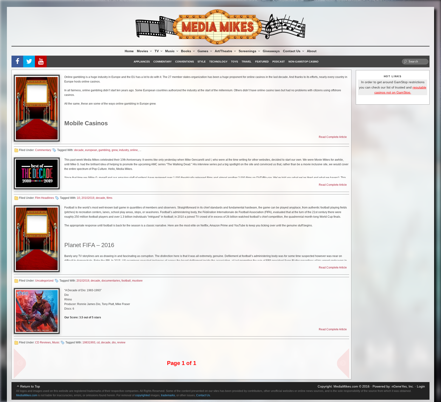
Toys (234, 61)
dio (114, 342)
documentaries (111, 280)
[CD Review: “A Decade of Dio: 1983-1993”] (37, 311)
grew (115, 150)
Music (170, 51)
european (91, 150)
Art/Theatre (223, 51)
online (134, 150)
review (121, 342)
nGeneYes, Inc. (403, 386)
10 (78, 198)
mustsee (137, 280)
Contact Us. (203, 395)
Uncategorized (44, 280)
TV (157, 51)
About (312, 51)
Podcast (278, 61)
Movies (142, 51)
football (126, 280)
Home (129, 51)
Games (203, 51)
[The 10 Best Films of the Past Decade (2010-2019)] (37, 173)
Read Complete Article (333, 137)
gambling (104, 150)
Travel (247, 61)
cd (98, 342)
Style (202, 61)
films (109, 198)
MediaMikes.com (346, 386)
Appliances (142, 61)
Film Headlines (44, 198)
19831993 (88, 342)
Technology (218, 61)
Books (186, 51)
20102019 (88, 198)
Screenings (247, 51)
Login (421, 386)
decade (79, 150)
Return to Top (30, 386)
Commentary (162, 61)
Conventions (184, 61)
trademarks (168, 395)
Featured (262, 61)
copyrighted (142, 395)
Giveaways (271, 51)
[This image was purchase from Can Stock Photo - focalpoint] (37, 108)
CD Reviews (43, 342)
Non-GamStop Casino (303, 61)
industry (124, 150)
